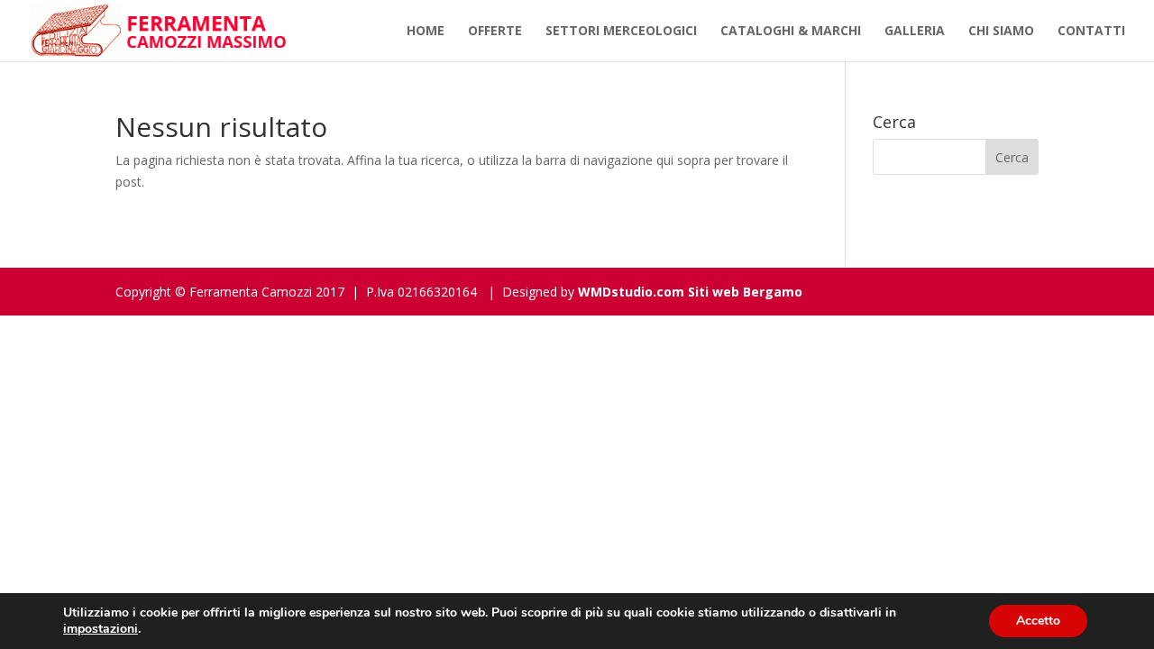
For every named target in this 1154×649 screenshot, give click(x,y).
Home (425, 31)
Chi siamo (1001, 31)
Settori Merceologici (621, 31)
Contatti (1091, 31)
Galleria (914, 31)
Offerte (495, 31)
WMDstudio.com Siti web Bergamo (690, 291)
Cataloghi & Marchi (790, 31)
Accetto (1038, 620)
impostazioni (100, 629)
